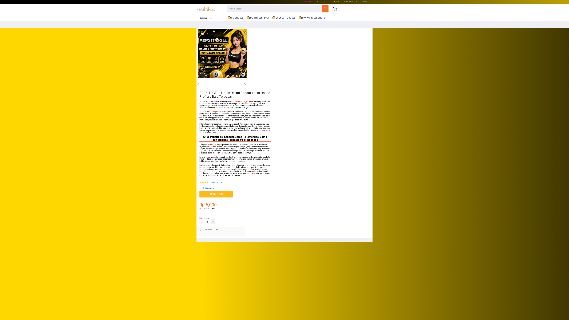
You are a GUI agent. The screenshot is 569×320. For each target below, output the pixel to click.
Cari (325, 8)
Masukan (307, 2)
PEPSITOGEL (210, 188)
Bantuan (334, 2)
